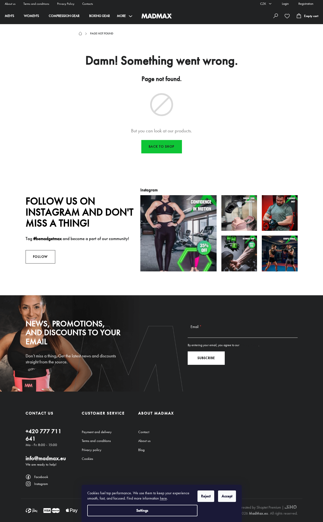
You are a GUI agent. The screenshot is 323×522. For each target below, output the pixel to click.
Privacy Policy (65, 3)
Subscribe (206, 358)
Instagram (41, 484)
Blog (141, 450)
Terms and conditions (36, 3)
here (163, 498)
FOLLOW (40, 257)
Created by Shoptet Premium (260, 507)
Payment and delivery (97, 432)
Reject (206, 496)
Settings (142, 510)
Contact (143, 432)
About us (10, 3)
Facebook (41, 477)
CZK (263, 4)
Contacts (87, 3)
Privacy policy (91, 450)
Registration (305, 4)
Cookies (87, 459)
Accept (227, 496)
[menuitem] (9, 16)
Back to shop (162, 147)
